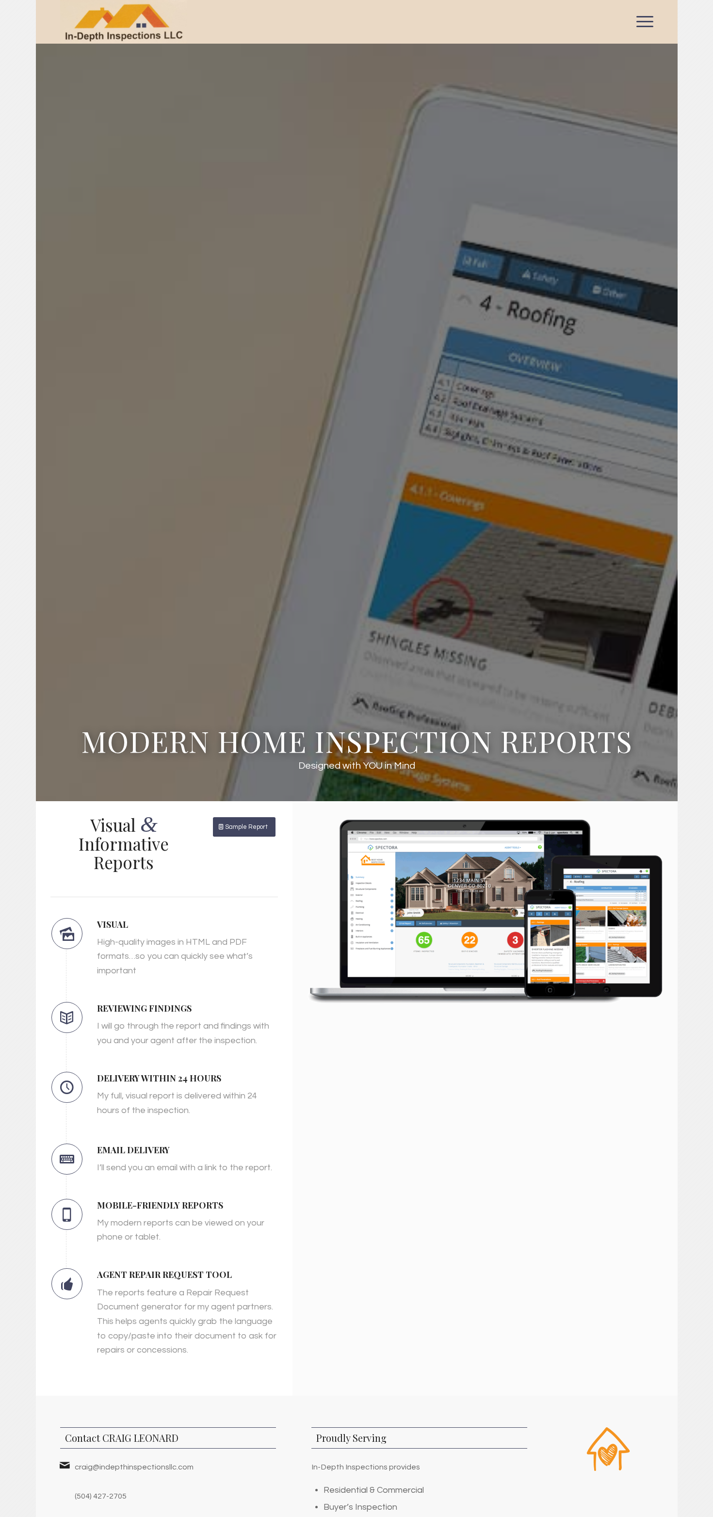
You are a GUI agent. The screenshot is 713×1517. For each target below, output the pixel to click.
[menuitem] (641, 22)
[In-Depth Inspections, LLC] (123, 22)
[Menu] (641, 22)
